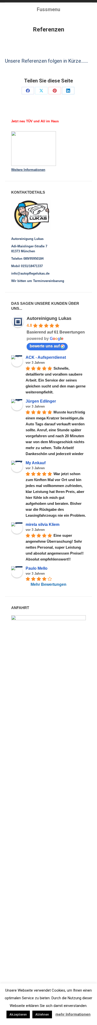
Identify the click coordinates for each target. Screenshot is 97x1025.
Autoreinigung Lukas (49, 318)
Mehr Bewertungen (48, 584)
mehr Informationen (73, 1014)
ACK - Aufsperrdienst (46, 357)
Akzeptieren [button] (18, 1014)
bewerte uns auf (45, 346)
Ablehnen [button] (42, 1014)
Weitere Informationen (28, 170)
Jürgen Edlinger (41, 401)
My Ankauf (36, 463)
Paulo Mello (37, 568)
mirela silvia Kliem (42, 524)
